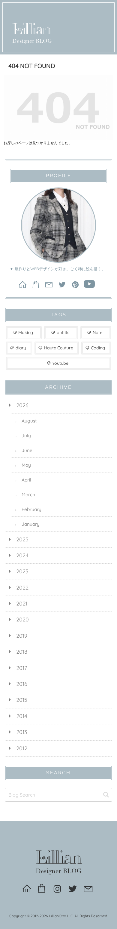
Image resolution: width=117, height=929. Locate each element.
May (22, 465)
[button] (106, 794)
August (25, 421)
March (24, 494)
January (27, 524)
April (22, 480)
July (22, 435)
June (23, 450)
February (27, 509)
